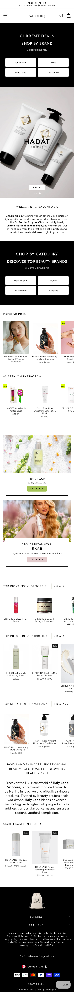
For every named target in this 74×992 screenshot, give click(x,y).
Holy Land (20, 72)
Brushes (53, 290)
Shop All (37, 488)
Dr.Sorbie (53, 72)
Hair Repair (20, 280)
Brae (53, 62)
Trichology (21, 290)
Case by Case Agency (47, 989)
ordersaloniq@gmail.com (41, 956)
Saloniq (36, 917)
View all (61, 586)
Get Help (36, 925)
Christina (20, 62)
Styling (53, 280)
